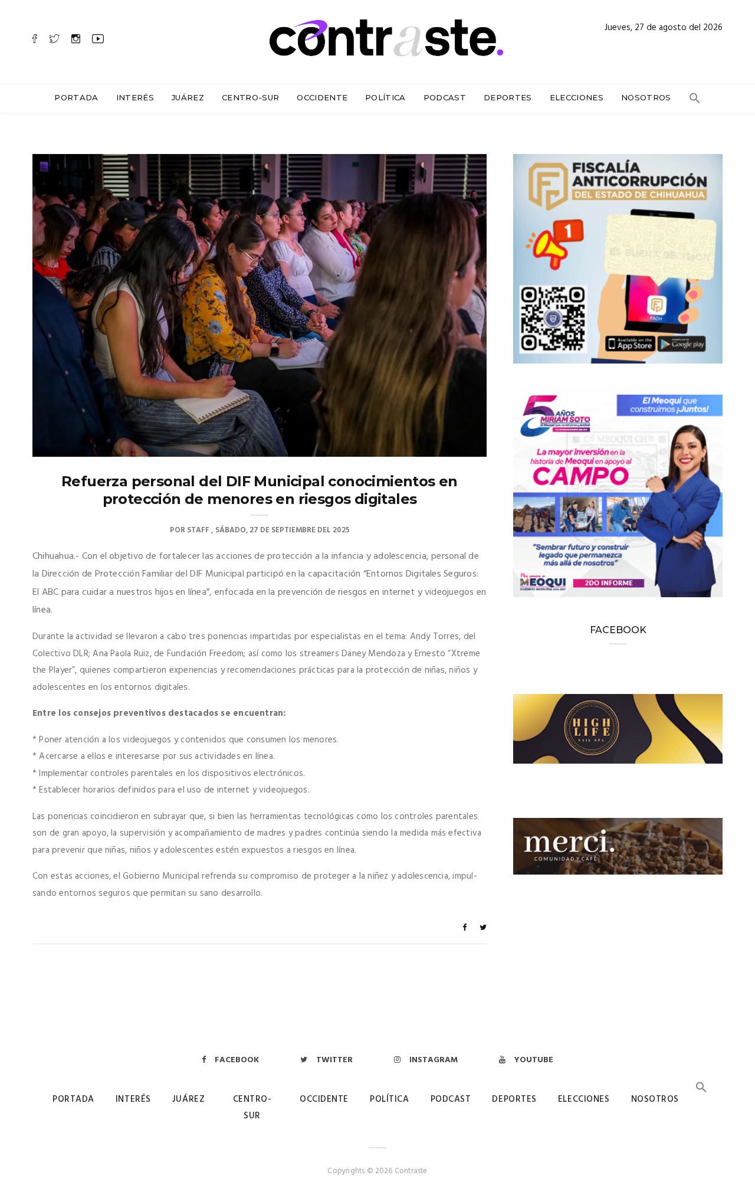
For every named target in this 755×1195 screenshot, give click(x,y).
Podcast (445, 97)
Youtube (533, 1060)
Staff (198, 530)
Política (385, 97)
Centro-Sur (250, 97)
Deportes (508, 97)
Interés (135, 97)
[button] (695, 101)
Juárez (188, 97)
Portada (76, 97)
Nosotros (646, 97)
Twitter (334, 1060)
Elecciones (576, 97)
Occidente (322, 97)
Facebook (237, 1060)
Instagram (433, 1060)
